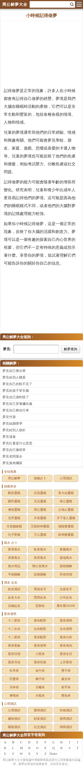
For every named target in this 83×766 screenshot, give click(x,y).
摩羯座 (14, 695)
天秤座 (14, 687)
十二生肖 (14, 629)
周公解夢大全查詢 (16, 337)
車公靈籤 (66, 501)
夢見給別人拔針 (14, 430)
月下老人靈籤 (66, 518)
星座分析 (66, 637)
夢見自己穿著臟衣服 (17, 404)
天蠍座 (40, 687)
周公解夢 (14, 478)
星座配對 (40, 620)
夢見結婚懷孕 (12, 423)
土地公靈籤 (66, 509)
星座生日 (66, 654)
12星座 (40, 654)
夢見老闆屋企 (12, 456)
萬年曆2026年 (66, 605)
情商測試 (66, 727)
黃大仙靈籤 (66, 493)
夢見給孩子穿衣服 (15, 390)
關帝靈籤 (14, 501)
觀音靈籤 (14, 493)
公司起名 (66, 597)
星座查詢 (66, 645)
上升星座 (66, 662)
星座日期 (14, 654)
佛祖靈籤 (14, 509)
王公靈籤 (40, 534)
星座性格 (40, 662)
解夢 (11, 760)
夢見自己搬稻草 (14, 450)
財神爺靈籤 (66, 534)
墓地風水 (66, 557)
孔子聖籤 (14, 534)
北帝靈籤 (14, 518)
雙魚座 (66, 695)
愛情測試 (40, 710)
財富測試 (40, 718)
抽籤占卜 (40, 478)
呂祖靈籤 (40, 493)
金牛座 (40, 670)
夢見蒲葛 (9, 436)
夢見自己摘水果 (14, 371)
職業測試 (14, 727)
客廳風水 (66, 549)
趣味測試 (14, 718)
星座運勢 (66, 620)
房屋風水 (14, 557)
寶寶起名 (40, 597)
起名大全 (14, 597)
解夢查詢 (70, 349)
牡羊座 (14, 670)
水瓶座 (40, 695)
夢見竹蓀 (9, 417)
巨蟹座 (14, 679)
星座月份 (14, 662)
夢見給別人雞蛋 (14, 377)
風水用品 (14, 566)
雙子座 (66, 670)
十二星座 (14, 620)
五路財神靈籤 (40, 526)
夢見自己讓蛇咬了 (15, 397)
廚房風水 (40, 557)
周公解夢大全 (13, 735)
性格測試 (66, 710)
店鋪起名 (14, 605)
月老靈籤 (40, 518)
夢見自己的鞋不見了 (17, 384)
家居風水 (14, 549)
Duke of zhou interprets (54, 754)
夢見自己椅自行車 (15, 410)
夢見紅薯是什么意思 (17, 443)
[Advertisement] (41, 54)
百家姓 (40, 605)
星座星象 (14, 645)
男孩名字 (40, 589)
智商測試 (66, 718)
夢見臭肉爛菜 (12, 463)
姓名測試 (14, 589)
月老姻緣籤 (14, 526)
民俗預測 (66, 574)
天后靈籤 (40, 501)
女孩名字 (66, 589)
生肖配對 (40, 629)
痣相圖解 (40, 574)
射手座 (66, 687)
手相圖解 (14, 574)
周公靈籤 (40, 509)
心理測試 (66, 478)
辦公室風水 (40, 566)
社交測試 (40, 727)
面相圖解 (66, 566)
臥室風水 (40, 549)
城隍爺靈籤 (66, 526)
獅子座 (40, 679)
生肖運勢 (66, 629)
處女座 (66, 679)
